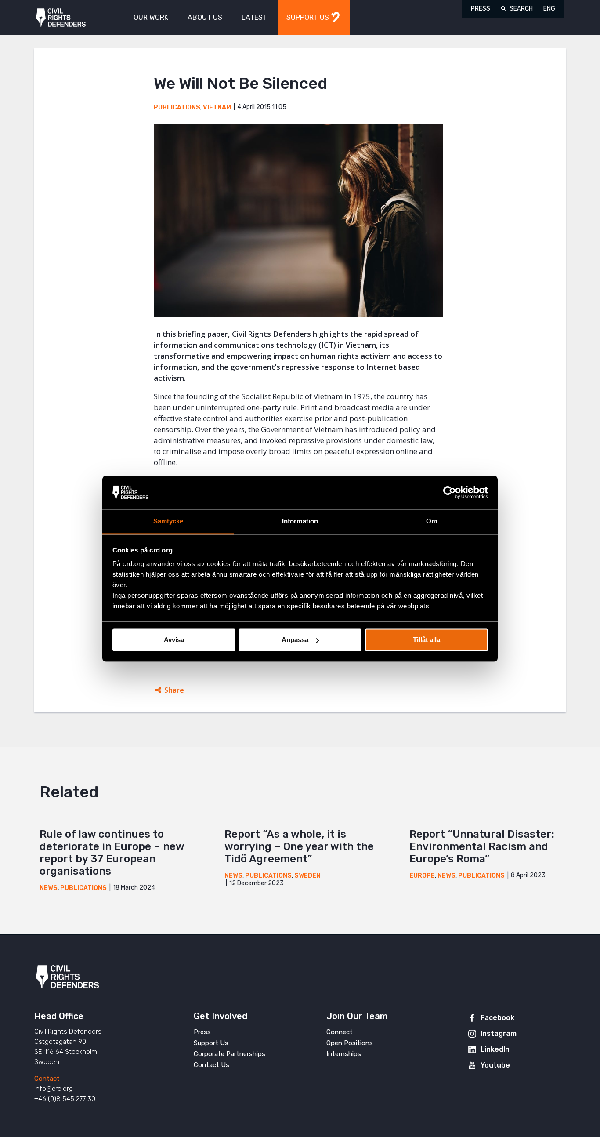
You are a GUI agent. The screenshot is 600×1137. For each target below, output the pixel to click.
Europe (422, 875)
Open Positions (349, 1043)
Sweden (307, 875)
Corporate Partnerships (229, 1054)
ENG (549, 8)
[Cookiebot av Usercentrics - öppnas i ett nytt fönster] (449, 492)
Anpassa (295, 639)
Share (174, 690)
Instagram (499, 1033)
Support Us (211, 1043)
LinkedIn (495, 1049)
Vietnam (217, 107)
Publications (177, 107)
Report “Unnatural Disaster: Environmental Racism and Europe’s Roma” (481, 846)
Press (480, 8)
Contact (47, 1079)
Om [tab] (431, 521)
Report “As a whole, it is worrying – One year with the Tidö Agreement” (299, 846)
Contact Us (211, 1065)
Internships (343, 1054)
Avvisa (174, 639)
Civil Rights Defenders (61, 18)
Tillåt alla (426, 639)
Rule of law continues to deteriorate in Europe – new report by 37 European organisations (112, 852)
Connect (339, 1032)
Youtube (495, 1065)
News (49, 888)
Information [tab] (300, 521)
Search (521, 8)
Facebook (497, 1017)
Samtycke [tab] (168, 521)
